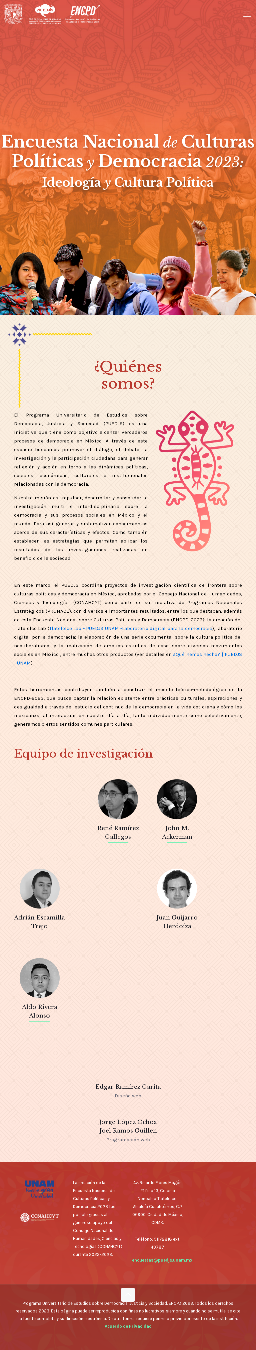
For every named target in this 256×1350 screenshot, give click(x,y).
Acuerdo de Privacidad (128, 1326)
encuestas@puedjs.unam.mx (162, 1260)
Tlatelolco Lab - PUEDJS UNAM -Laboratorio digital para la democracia (130, 628)
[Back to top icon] (128, 1295)
